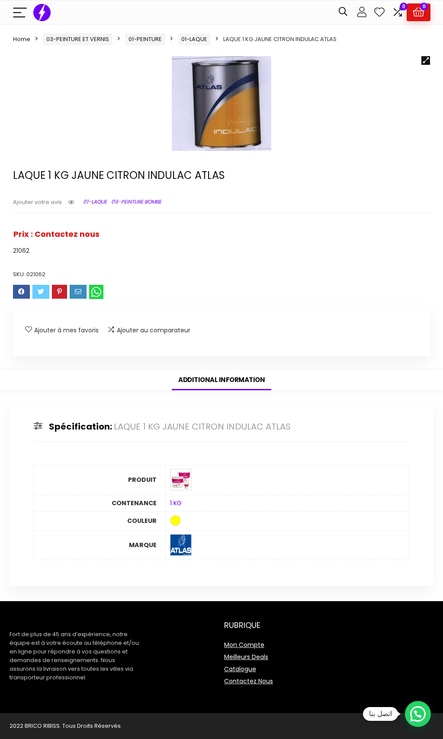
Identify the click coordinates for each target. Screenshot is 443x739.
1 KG (176, 503)
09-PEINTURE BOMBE (136, 201)
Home (21, 39)
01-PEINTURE (145, 39)
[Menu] (20, 12)
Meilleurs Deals (246, 657)
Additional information (221, 379)
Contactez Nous (248, 681)
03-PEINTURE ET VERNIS (77, 39)
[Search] (343, 12)
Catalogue (240, 669)
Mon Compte (244, 644)
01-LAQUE (194, 39)
